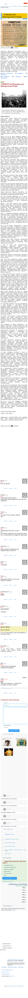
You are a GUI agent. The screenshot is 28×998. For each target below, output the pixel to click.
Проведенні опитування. (8, 881)
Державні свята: (10, 834)
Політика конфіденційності (7, 969)
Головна (4, 967)
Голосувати (6, 878)
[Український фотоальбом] (5, 1)
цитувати (10, 488)
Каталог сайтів (12, 967)
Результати (13, 878)
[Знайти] (15, 4)
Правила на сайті (5, 971)
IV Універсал (17, 76)
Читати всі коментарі (7, 829)
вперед (16, 47)
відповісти (6, 488)
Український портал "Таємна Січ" (15, 959)
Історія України (13, 6)
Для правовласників (6, 974)
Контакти (20, 967)
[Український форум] (8, 1)
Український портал (5, 6)
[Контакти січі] (11, 1)
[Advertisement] (14, 445)
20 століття (19, 6)
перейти (14, 909)
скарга (15, 488)
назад (2, 47)
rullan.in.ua (12, 976)
